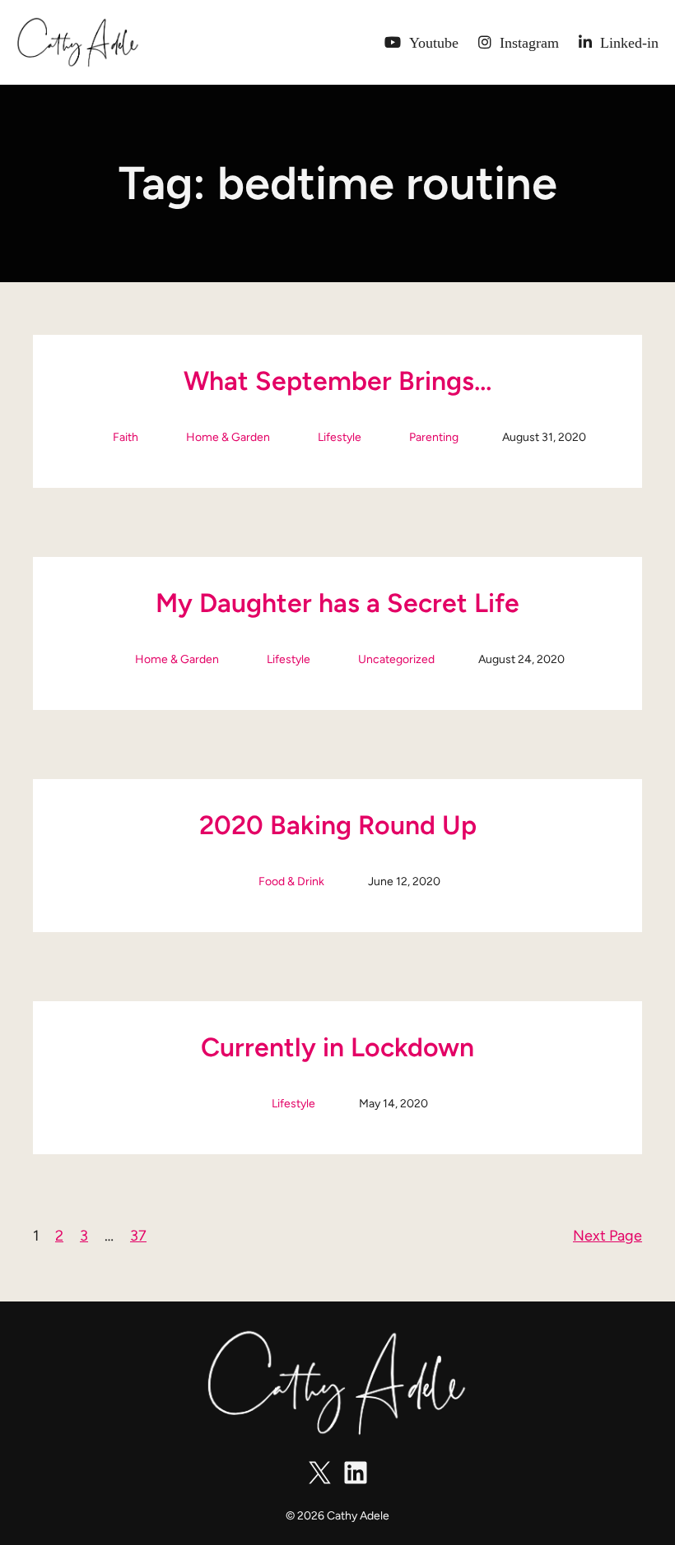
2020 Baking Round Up (338, 825)
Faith (125, 437)
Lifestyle (339, 437)
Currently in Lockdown (337, 1047)
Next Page (607, 1236)
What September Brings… (337, 381)
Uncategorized (396, 659)
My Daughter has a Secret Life (337, 603)
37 (138, 1236)
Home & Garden (228, 437)
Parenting (434, 437)
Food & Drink (291, 881)
